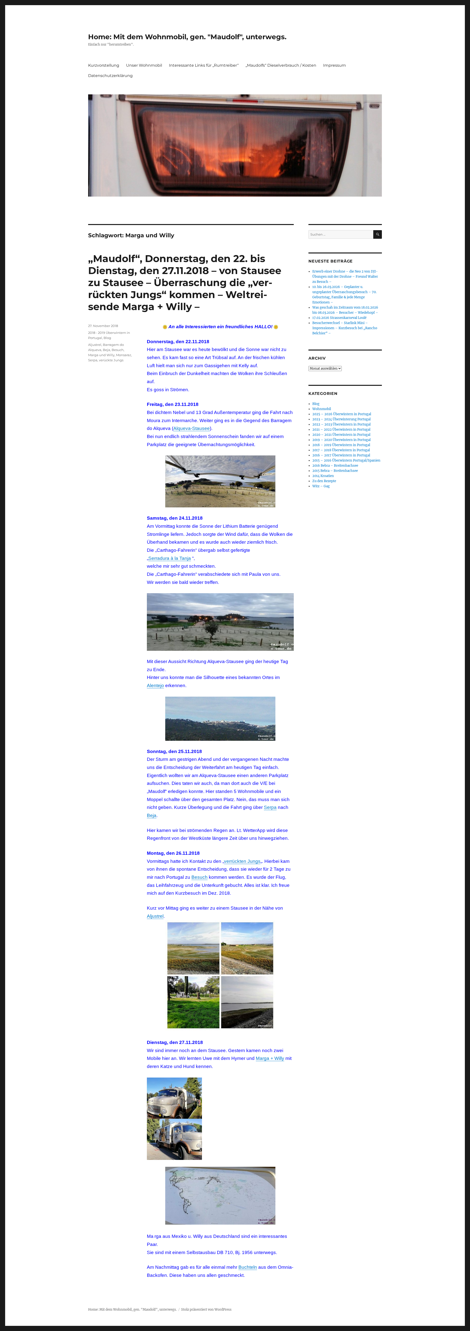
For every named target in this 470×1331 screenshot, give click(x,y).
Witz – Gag (321, 486)
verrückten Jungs (242, 861)
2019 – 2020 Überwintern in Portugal (341, 440)
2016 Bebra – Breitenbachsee (335, 466)
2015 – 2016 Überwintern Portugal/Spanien (346, 460)
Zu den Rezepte (324, 481)
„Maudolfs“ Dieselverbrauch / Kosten (281, 65)
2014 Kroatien (323, 476)
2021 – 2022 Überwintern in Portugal (341, 429)
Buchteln (247, 1267)
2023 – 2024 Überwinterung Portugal (341, 419)
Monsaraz (123, 355)
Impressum (334, 65)
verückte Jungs (111, 360)
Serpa (270, 807)
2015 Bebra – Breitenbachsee (335, 471)
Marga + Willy (270, 1058)
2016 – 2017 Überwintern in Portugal (341, 455)
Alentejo (155, 685)
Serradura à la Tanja (169, 558)
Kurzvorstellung (103, 65)
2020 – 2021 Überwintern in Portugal (341, 435)
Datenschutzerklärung (110, 75)
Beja (151, 815)
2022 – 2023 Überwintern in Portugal (341, 424)
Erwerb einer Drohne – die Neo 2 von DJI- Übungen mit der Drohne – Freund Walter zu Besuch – (345, 276)
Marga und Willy (101, 355)
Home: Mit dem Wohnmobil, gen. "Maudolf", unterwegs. (187, 37)
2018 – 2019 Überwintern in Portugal (341, 445)
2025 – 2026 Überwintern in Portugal (341, 414)
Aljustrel (155, 916)
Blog (107, 338)
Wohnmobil (321, 409)
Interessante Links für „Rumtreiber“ (204, 65)
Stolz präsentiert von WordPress (206, 1309)
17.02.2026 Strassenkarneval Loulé (339, 318)
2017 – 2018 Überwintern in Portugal (341, 450)
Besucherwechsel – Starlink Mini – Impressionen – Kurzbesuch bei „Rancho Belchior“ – (344, 328)
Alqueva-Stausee (191, 428)
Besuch (199, 877)
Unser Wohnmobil (144, 65)
